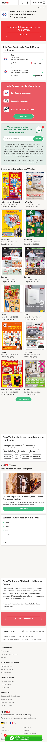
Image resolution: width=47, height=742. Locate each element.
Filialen (20, 637)
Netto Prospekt (6, 684)
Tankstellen (29, 637)
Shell (7, 523)
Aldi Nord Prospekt (7, 681)
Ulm (16, 456)
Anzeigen (41, 7)
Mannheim (19, 446)
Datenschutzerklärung (23, 157)
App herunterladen (7, 702)
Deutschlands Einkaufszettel (10, 696)
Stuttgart (7, 446)
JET (6, 542)
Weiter (38, 139)
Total (7, 527)
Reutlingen (37, 456)
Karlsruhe (29, 446)
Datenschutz (5, 730)
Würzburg (7, 456)
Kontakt (26, 730)
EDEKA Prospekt (6, 666)
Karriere (3, 657)
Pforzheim (25, 456)
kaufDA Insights (6, 699)
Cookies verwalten (30, 733)
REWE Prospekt (6, 672)
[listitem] (12, 190)
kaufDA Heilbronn (9, 637)
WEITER (23, 35)
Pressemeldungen (7, 705)
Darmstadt (34, 451)
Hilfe (2, 727)
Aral (6, 530)
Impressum (27, 727)
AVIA (7, 534)
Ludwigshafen (9, 451)
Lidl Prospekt (5, 687)
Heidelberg (22, 451)
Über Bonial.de (6, 651)
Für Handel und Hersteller (10, 654)
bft (6, 538)
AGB (2, 733)
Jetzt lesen (23, 509)
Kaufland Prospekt (7, 669)
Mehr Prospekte (23, 399)
